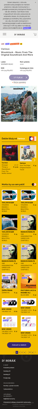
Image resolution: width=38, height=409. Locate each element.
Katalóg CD (7, 371)
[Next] (34, 160)
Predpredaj (7, 378)
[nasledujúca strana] (35, 352)
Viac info (26, 28)
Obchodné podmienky (11, 402)
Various (5, 49)
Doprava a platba (19, 406)
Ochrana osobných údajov (21, 404)
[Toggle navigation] (4, 34)
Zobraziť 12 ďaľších (19, 345)
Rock (2, 44)
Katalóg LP (7, 374)
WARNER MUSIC (15, 44)
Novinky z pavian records (11, 385)
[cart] (34, 34)
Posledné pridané (9, 367)
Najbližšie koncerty (9, 398)
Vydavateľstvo (8, 389)
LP (21, 44)
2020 (7, 44)
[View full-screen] (34, 89)
